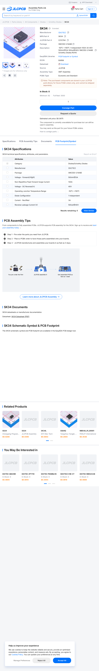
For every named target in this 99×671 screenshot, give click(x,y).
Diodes (43, 22)
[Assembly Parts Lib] (16, 9)
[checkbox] (7, 163)
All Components (31, 22)
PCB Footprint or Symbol (68, 56)
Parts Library (17, 22)
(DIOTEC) (62, 33)
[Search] (94, 15)
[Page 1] (47, 440)
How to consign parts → (49, 132)
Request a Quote (68, 113)
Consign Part (68, 108)
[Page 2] (51, 440)
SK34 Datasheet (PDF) (20, 316)
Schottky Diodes (55, 22)
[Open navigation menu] (3, 8)
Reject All (41, 660)
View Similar (89, 211)
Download (64, 64)
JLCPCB (5, 22)
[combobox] (38, 15)
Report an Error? (90, 154)
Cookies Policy (17, 654)
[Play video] (41, 270)
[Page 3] (53, 483)
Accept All (62, 660)
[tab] (9, 141)
